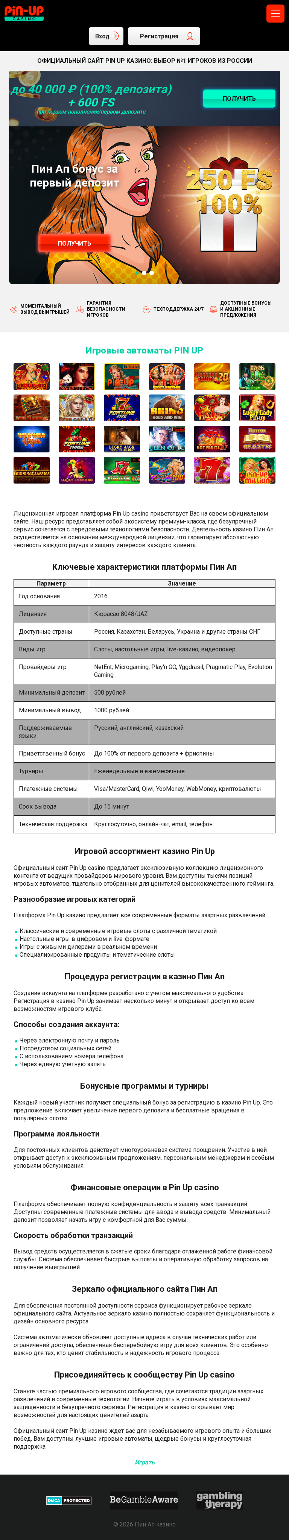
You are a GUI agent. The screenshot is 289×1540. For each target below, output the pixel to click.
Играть (145, 1462)
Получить (74, 243)
